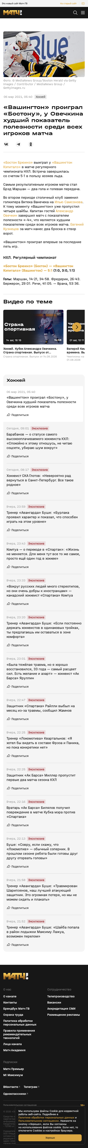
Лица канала (12, 1044)
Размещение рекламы (63, 1015)
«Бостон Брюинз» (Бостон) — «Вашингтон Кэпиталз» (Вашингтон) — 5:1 (38, 268)
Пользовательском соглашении (38, 1121)
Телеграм (30, 1087)
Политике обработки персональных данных (46, 1117)
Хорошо (50, 1137)
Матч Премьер (13, 1069)
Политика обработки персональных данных (19, 1022)
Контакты (10, 1002)
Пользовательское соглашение (20, 1105)
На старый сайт (68, 3)
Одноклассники (14, 1094)
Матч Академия (14, 1050)
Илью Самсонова (68, 202)
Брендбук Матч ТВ (16, 1008)
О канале (9, 996)
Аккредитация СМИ (61, 1008)
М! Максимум (13, 1075)
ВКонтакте (10, 1087)
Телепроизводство (60, 996)
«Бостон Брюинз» (18, 162)
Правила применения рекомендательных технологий (19, 1034)
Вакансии (54, 1002)
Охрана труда (13, 1015)
